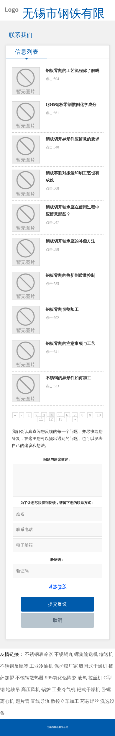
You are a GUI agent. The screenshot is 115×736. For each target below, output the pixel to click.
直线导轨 (40, 701)
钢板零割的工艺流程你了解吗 (72, 70)
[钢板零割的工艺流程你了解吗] (26, 81)
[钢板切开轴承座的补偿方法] (26, 251)
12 (51, 419)
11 (41, 419)
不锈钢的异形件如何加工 (68, 378)
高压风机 (30, 689)
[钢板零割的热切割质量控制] (26, 286)
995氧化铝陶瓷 (60, 677)
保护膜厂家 (66, 666)
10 (99, 415)
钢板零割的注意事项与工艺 (70, 343)
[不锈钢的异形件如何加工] (26, 388)
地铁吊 (13, 689)
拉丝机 (95, 677)
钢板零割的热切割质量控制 (70, 275)
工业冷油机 (41, 666)
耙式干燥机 (88, 689)
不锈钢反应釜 (14, 666)
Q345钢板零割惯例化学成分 (71, 104)
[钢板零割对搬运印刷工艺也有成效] (26, 183)
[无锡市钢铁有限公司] (9, 9)
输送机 (106, 654)
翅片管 (22, 701)
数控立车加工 (65, 701)
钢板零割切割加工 (62, 309)
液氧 (82, 677)
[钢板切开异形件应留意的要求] (26, 149)
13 (60, 419)
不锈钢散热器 (29, 677)
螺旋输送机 (86, 654)
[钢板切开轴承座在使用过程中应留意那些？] (26, 217)
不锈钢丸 (63, 654)
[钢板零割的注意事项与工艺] (26, 354)
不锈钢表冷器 (39, 654)
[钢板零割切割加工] (26, 320)
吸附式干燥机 (93, 666)
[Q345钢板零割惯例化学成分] (26, 115)
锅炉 (46, 689)
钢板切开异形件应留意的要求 (72, 139)
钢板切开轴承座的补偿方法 (70, 241)
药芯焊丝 (89, 701)
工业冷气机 (63, 689)
